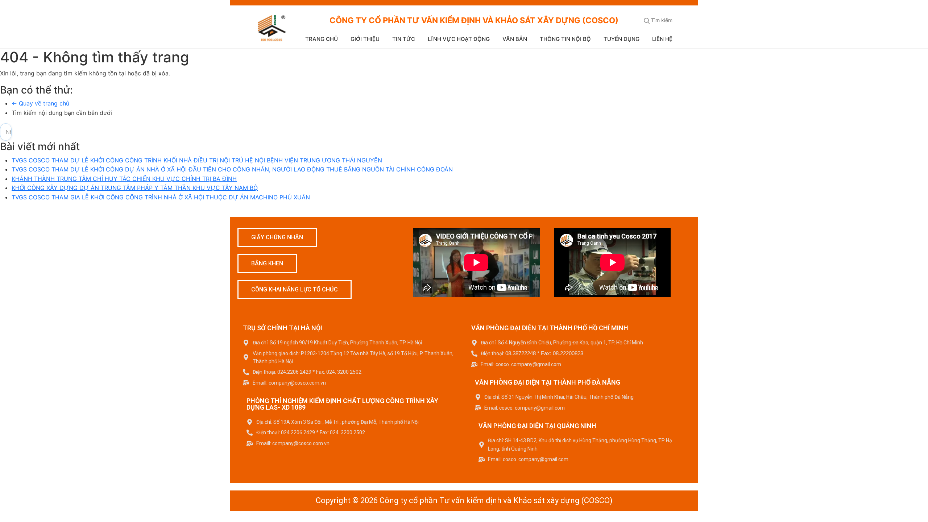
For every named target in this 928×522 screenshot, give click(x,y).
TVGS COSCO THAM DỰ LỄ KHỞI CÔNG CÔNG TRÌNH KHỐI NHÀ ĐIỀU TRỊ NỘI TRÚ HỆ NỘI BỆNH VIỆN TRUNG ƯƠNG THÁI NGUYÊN (197, 160)
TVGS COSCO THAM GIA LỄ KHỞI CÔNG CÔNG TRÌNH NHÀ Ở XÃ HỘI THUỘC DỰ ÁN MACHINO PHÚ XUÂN (161, 197)
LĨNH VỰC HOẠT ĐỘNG (459, 39)
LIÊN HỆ (662, 39)
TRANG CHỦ (321, 39)
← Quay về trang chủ (40, 103)
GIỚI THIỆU (365, 39)
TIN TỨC (403, 39)
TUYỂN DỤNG (621, 39)
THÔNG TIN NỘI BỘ (565, 39)
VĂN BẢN (514, 39)
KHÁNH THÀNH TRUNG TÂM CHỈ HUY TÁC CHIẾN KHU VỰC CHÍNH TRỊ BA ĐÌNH (124, 178)
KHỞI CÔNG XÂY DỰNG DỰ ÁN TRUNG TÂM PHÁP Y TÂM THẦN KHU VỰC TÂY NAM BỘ (135, 187)
